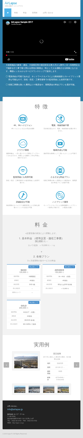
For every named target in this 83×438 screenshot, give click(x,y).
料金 (25, 12)
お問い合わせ (48, 12)
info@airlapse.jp (15, 409)
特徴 (16, 12)
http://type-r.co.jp (18, 423)
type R (10, 434)
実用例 (34, 12)
